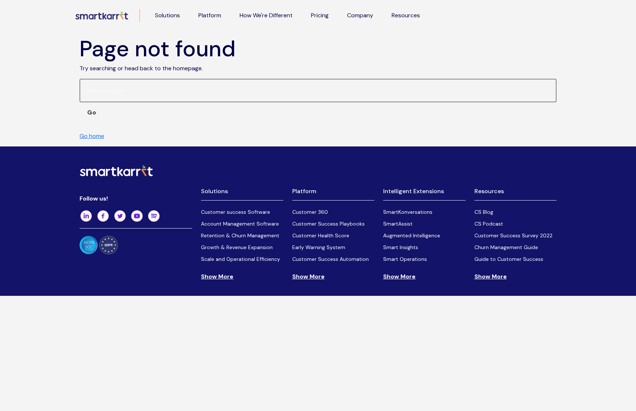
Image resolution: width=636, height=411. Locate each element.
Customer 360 (310, 212)
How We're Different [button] (266, 15)
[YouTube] (137, 216)
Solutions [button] (167, 15)
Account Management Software (240, 223)
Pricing (320, 15)
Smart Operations (405, 259)
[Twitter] (120, 216)
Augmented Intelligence (411, 235)
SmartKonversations (407, 212)
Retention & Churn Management (240, 235)
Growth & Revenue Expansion (237, 247)
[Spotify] (153, 216)
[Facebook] (103, 216)
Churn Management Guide (506, 247)
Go (91, 112)
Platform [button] (209, 15)
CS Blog (483, 212)
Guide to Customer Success (508, 259)
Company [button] (360, 15)
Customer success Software (235, 212)
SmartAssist (398, 223)
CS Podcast (488, 223)
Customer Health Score (320, 235)
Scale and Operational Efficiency (240, 259)
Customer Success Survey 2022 (513, 235)
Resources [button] (406, 15)
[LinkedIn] (86, 216)
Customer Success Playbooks (328, 223)
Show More (217, 276)
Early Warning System (318, 247)
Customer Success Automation (330, 259)
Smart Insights (400, 247)
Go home (92, 136)
